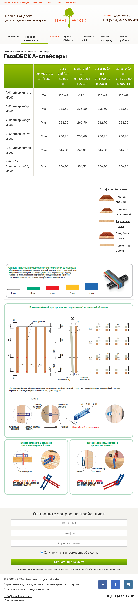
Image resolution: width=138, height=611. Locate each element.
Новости (37, 2)
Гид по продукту (106, 38)
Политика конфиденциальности (26, 589)
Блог (49, 2)
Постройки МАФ (88, 38)
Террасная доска (123, 224)
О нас (58, 2)
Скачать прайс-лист (69, 562)
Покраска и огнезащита (30, 38)
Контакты (71, 2)
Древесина (12, 36)
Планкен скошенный (124, 211)
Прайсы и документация (16, 2)
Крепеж (54, 36)
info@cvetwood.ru (18, 596)
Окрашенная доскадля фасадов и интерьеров (25, 18)
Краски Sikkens (68, 38)
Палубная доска (122, 236)
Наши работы (124, 38)
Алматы (107, 15)
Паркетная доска (123, 248)
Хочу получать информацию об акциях (70, 552)
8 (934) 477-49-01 (122, 20)
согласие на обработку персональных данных (95, 569)
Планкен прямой (121, 199)
